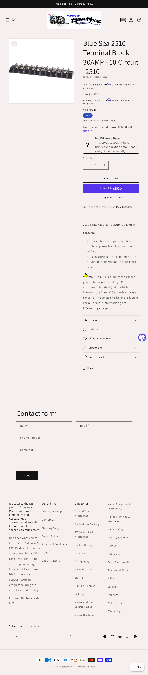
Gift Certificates (51, 560)
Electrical (80, 577)
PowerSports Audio (119, 562)
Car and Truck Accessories (83, 513)
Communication (84, 569)
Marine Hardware (85, 615)
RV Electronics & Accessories (84, 534)
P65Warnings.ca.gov (96, 308)
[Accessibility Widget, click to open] (142, 338)
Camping (80, 553)
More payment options (111, 197)
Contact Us (48, 519)
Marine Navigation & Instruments (119, 506)
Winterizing (114, 611)
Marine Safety (115, 529)
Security (112, 586)
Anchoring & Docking (87, 524)
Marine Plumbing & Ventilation (119, 519)
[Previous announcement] (7, 4)
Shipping (87, 120)
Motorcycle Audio (118, 537)
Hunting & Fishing (85, 585)
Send (27, 475)
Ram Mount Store (118, 570)
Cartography (82, 561)
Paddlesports (115, 554)
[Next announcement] (141, 4)
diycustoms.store (68, 666)
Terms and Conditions (55, 544)
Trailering (113, 594)
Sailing (111, 578)
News (45, 552)
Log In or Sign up (52, 511)
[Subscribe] (70, 636)
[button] (8, 20)
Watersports (115, 603)
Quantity (87, 158)
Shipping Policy (51, 528)
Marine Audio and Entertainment (85, 604)
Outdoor (112, 545)
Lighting (79, 594)
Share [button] (90, 368)
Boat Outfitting (83, 545)
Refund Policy (50, 536)
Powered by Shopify (86, 666)
